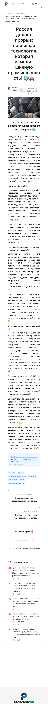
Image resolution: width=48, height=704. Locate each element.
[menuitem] (20, 4)
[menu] (27, 3)
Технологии (18, 14)
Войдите (12, 548)
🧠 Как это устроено (20, 4)
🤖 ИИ (34, 4)
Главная (8, 14)
